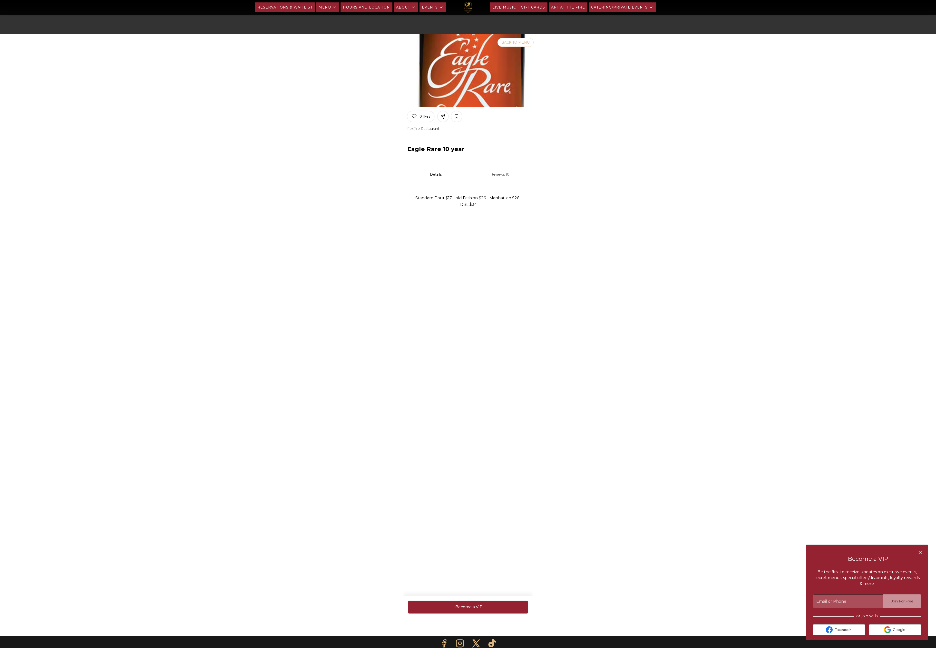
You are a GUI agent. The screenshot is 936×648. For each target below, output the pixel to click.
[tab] (435, 174)
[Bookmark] (456, 116)
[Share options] (443, 116)
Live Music (504, 7)
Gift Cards (533, 7)
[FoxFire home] (468, 7)
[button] (327, 7)
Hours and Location (366, 7)
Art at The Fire (568, 7)
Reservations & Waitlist (284, 7)
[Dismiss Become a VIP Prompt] (920, 552)
